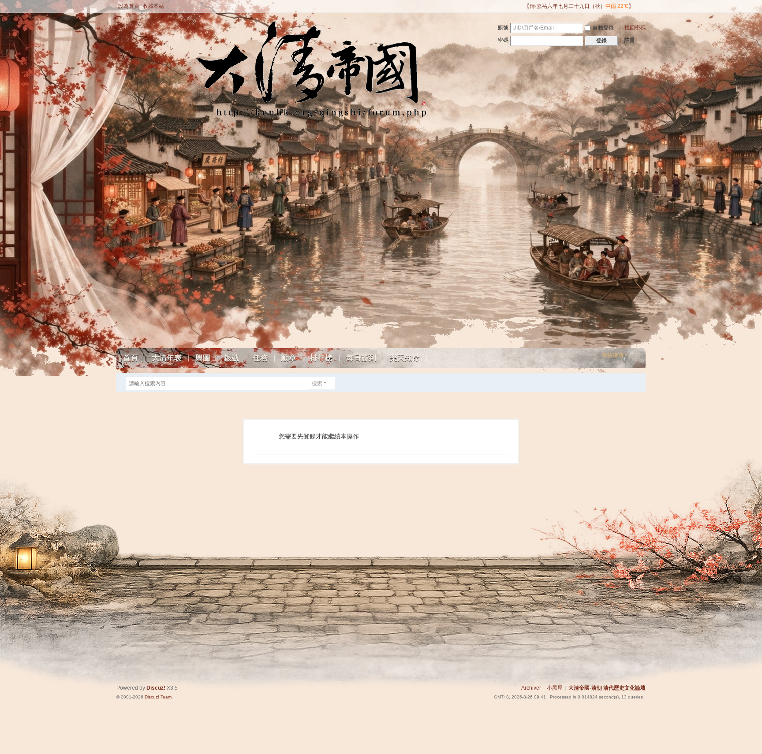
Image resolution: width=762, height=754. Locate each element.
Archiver (531, 688)
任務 (260, 358)
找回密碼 (635, 28)
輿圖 (202, 358)
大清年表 (167, 358)
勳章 (288, 358)
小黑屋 (555, 688)
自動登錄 (603, 28)
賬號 (503, 28)
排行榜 (321, 358)
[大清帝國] (201, 76)
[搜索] (341, 383)
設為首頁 (128, 6)
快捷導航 (613, 355)
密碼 (503, 40)
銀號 (231, 358)
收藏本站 (153, 6)
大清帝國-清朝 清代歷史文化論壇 (607, 688)
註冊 (629, 40)
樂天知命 (405, 358)
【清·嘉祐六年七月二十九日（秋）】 (579, 6)
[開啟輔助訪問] (520, 6)
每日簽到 (361, 358)
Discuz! (155, 688)
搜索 (317, 383)
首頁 (130, 358)
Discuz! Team (158, 697)
